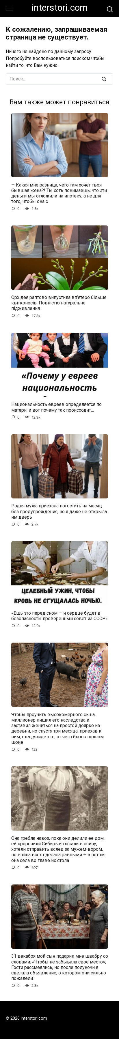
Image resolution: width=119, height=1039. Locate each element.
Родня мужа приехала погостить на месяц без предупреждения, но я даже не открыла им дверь (59, 511)
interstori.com (60, 7)
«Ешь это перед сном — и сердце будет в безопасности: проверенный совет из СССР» (59, 615)
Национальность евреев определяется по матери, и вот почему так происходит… (56, 407)
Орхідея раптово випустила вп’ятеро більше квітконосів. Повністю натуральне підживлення (59, 303)
